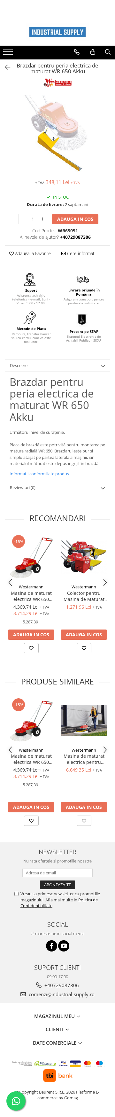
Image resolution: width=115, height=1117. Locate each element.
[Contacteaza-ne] (77, 52)
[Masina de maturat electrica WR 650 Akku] (31, 557)
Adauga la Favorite (32, 253)
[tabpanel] (57, 133)
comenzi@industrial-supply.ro (61, 994)
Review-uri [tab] (22, 487)
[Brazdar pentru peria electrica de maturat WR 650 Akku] (57, 133)
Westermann (31, 587)
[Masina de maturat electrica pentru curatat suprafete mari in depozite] (84, 720)
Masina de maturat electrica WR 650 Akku (31, 596)
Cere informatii (81, 253)
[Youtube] (63, 946)
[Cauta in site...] (108, 52)
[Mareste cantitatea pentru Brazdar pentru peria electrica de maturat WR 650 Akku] (42, 219)
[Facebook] (51, 946)
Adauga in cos (75, 219)
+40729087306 (61, 985)
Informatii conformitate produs (39, 474)
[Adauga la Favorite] (31, 648)
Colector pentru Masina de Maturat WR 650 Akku (84, 596)
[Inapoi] (5, 67)
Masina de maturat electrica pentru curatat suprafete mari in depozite (84, 759)
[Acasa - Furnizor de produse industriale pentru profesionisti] (57, 32)
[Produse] (8, 53)
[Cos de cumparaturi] (93, 52)
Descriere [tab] (18, 365)
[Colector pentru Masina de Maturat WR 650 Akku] (84, 557)
